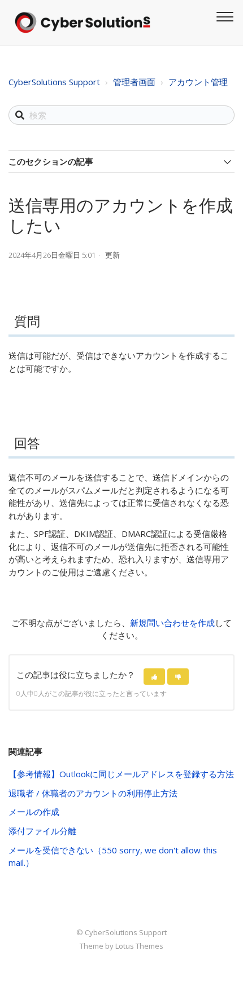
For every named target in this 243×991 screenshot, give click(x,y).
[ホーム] (82, 22)
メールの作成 (33, 811)
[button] (154, 676)
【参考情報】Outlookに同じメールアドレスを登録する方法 (121, 773)
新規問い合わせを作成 (172, 622)
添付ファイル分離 (42, 830)
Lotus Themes (139, 946)
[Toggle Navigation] (223, 15)
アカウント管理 (198, 81)
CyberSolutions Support (54, 81)
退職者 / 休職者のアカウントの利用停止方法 (92, 793)
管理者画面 (134, 81)
